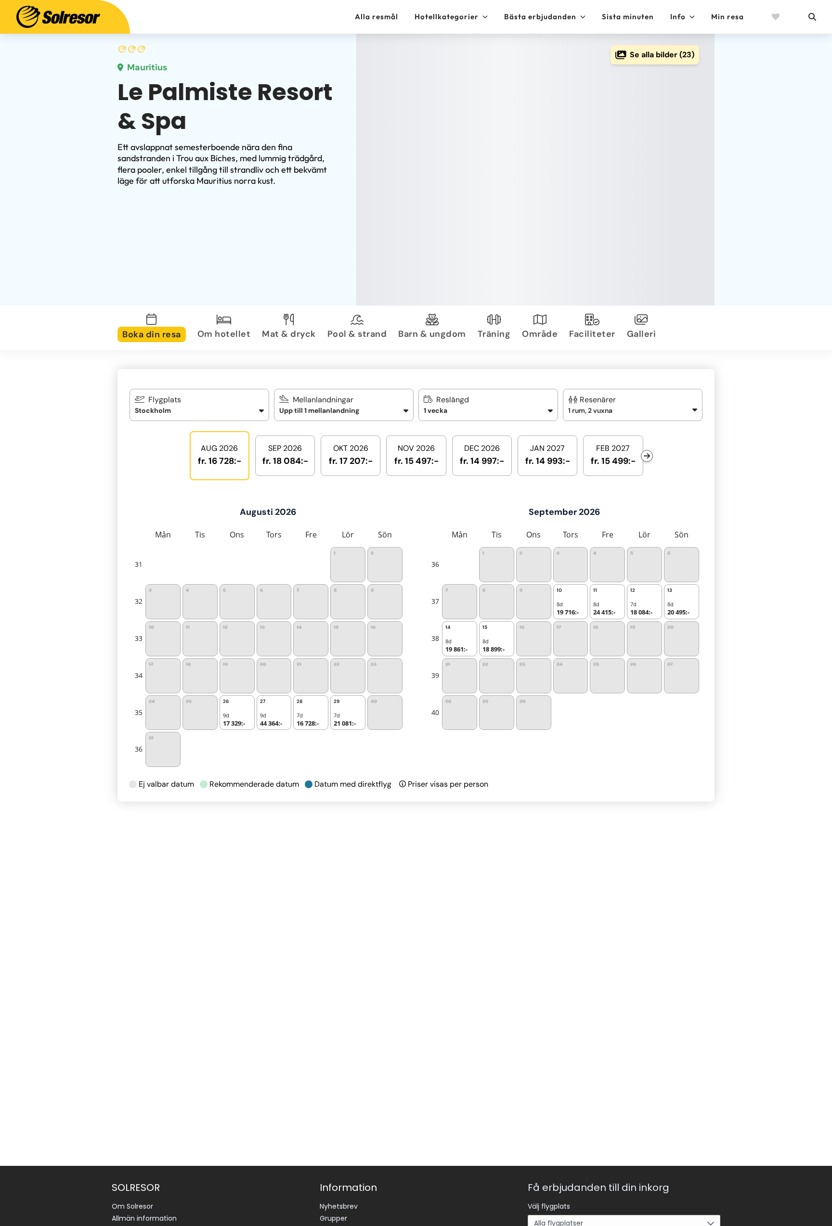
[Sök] (811, 17)
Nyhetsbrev (339, 1206)
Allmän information (144, 1218)
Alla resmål (376, 16)
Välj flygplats (549, 1206)
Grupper (333, 1218)
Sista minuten (628, 16)
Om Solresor (132, 1206)
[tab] (153, 328)
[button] (633, 405)
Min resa (727, 16)
